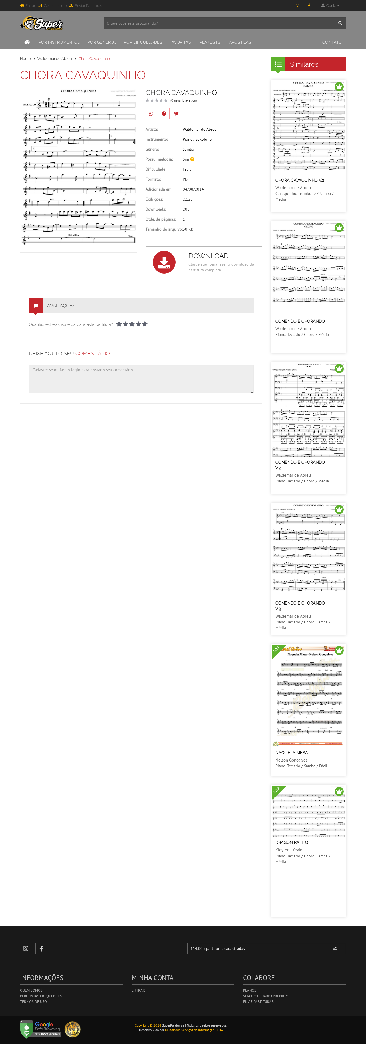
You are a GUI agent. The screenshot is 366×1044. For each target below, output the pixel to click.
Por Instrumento (58, 42)
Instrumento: (157, 139)
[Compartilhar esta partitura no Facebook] (164, 113)
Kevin (297, 850)
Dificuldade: (156, 169)
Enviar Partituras (88, 5)
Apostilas (240, 42)
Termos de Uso (33, 1001)
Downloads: (156, 209)
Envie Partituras (258, 1001)
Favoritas (180, 42)
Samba (188, 149)
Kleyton (282, 850)
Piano (188, 139)
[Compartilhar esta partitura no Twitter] (176, 113)
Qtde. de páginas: (161, 219)
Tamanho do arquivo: (164, 229)
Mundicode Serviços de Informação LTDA (194, 1030)
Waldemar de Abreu (54, 58)
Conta (331, 5)
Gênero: (152, 149)
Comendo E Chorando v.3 (300, 606)
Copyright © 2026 (148, 1025)
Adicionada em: (159, 189)
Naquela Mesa (291, 752)
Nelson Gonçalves (291, 760)
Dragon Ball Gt (293, 842)
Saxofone (204, 139)
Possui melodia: (159, 159)
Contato (332, 42)
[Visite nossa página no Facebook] (309, 5)
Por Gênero (100, 42)
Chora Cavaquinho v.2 (299, 180)
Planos (249, 990)
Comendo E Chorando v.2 (300, 465)
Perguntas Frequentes (41, 995)
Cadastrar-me (55, 5)
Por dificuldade (142, 42)
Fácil (187, 169)
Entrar (30, 5)
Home (25, 58)
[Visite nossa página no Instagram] (297, 5)
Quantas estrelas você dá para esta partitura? (71, 324)
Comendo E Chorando (300, 321)
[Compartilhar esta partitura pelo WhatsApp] (151, 113)
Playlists (210, 42)
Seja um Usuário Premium (265, 995)
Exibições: (154, 199)
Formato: (153, 179)
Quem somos (31, 990)
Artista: (152, 129)
